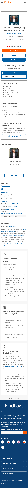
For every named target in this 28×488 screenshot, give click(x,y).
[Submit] (25, 432)
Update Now (13, 226)
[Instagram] (18, 442)
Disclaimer (16, 482)
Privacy (9, 482)
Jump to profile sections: (9, 73)
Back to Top (15, 398)
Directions (4, 201)
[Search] (25, 2)
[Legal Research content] (25, 468)
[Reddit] (24, 442)
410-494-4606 (13, 206)
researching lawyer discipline (13, 366)
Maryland (14, 7)
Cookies (5, 483)
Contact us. (19, 418)
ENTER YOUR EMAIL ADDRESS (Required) (12, 429)
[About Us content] (25, 453)
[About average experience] (20, 46)
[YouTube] (8, 442)
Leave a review (14, 167)
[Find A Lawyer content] (25, 458)
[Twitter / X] (13, 442)
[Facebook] (2, 442)
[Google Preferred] (2, 447)
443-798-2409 (15, 204)
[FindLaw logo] (9, 2)
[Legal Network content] (25, 473)
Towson (20, 7)
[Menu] (2, 2)
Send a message (10, 209)
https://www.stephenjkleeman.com (11, 214)
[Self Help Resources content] (25, 463)
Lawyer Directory (5, 7)
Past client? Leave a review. (14, 33)
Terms (3, 482)
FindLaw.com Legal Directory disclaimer (12, 235)
